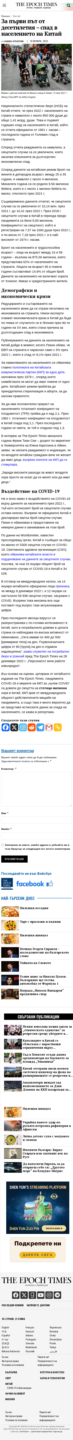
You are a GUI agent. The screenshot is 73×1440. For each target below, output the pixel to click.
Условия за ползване (13, 1365)
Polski (53, 1343)
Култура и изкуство (52, 1372)
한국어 (5, 1347)
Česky (53, 1335)
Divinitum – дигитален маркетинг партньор (41, 1431)
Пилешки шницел (34, 935)
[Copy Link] (58, 727)
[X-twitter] (24, 1295)
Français (30, 1327)
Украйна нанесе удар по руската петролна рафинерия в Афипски (47, 1126)
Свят (8, 1378)
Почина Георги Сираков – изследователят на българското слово (44, 952)
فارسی (53, 1351)
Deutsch (30, 1331)
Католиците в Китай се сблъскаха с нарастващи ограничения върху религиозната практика (42, 1044)
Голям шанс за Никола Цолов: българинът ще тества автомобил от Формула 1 (43, 980)
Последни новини (13, 1305)
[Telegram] (40, 727)
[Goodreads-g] (32, 1295)
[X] (14, 727)
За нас (5, 1357)
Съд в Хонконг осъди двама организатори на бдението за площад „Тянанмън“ (46, 1058)
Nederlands (31, 1347)
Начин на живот (15, 1393)
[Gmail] (49, 727)
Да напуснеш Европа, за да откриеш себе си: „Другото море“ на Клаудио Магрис (44, 1167)
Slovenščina (56, 1339)
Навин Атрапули (14, 41)
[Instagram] (23, 727)
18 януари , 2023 (39, 41)
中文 (4, 1331)
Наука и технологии (52, 1378)
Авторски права (10, 1361)
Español (6, 1335)
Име (5, 813)
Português (31, 1339)
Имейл (6, 829)
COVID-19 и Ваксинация (19, 1388)
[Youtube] (40, 1295)
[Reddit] (32, 727)
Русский (30, 1351)
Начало (5, 16)
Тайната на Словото (35, 963)
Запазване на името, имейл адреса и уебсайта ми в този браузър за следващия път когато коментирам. (38, 846)
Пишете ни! (43, 1357)
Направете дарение (38, 1305)
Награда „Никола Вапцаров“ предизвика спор (42, 992)
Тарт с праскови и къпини (40, 921)
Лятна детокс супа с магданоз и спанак (46, 1138)
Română (54, 1331)
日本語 (5, 1343)
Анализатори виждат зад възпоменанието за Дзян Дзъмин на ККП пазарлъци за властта (45, 1086)
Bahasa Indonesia (11, 1351)
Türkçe (53, 1347)
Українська (55, 1327)
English (5, 1327)
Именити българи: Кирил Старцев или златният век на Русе (45, 1153)
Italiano (29, 1335)
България (11, 1372)
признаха (62, 586)
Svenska (30, 1343)
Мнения (10, 1399)
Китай (16, 16)
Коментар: (9, 768)
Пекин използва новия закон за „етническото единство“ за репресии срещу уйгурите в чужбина (47, 1030)
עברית (5, 1339)
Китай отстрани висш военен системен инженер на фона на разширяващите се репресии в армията (47, 1072)
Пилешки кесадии (34, 908)
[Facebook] (6, 727)
